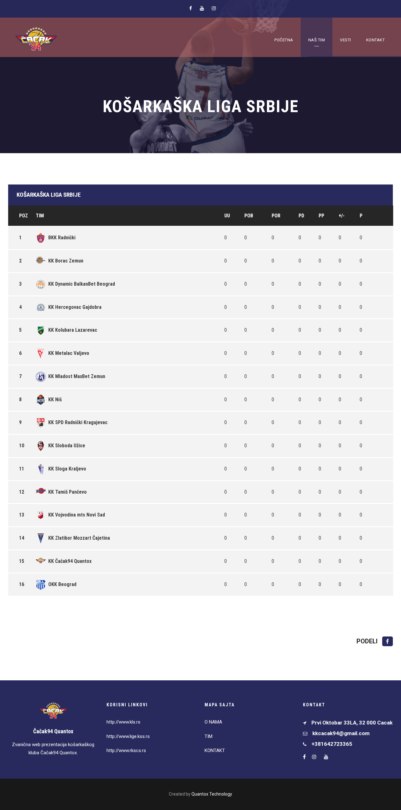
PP (321, 216)
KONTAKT (215, 750)
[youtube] (202, 8)
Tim (40, 216)
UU (227, 216)
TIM (208, 736)
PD (301, 216)
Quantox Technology (211, 794)
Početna (283, 40)
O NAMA (213, 722)
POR (276, 216)
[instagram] (214, 8)
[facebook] (190, 8)
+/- (342, 216)
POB (248, 216)
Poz (23, 216)
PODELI (368, 641)
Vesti (345, 40)
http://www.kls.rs (123, 722)
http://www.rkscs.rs (126, 750)
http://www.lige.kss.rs (128, 736)
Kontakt (375, 40)
